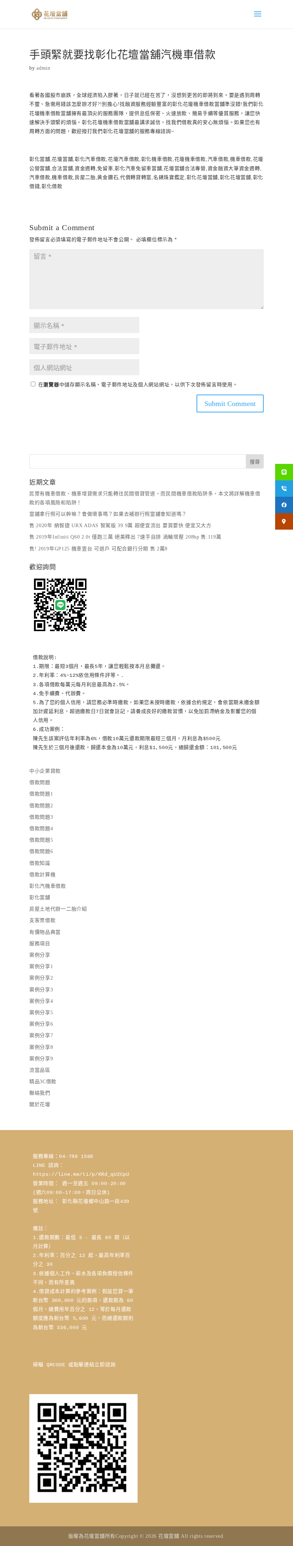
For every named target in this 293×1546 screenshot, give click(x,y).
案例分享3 (41, 989)
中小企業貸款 (45, 771)
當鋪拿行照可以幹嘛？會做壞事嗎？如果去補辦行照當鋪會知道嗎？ (108, 514)
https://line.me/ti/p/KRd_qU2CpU (81, 1174)
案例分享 (39, 955)
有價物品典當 (45, 932)
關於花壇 (39, 1104)
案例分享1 (41, 966)
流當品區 (39, 1070)
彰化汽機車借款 (47, 886)
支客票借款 (42, 920)
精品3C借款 (42, 1081)
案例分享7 (41, 1035)
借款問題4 (41, 828)
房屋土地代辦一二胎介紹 (58, 909)
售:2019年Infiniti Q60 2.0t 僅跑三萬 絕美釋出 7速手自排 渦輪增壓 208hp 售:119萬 (125, 537)
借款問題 (39, 782)
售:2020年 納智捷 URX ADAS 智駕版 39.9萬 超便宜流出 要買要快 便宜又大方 (120, 525)
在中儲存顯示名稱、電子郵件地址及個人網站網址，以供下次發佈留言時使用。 (138, 384)
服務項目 (39, 943)
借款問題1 (41, 794)
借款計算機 (42, 874)
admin (43, 68)
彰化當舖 (39, 897)
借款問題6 (41, 851)
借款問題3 (41, 817)
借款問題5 (41, 840)
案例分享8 (41, 1047)
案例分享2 (41, 978)
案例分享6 (41, 1024)
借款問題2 (41, 805)
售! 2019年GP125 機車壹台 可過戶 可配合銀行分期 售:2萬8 (98, 548)
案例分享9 (41, 1058)
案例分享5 (41, 1012)
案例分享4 (41, 1001)
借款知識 (39, 863)
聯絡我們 (39, 1093)
